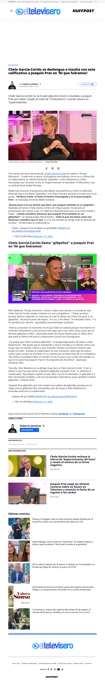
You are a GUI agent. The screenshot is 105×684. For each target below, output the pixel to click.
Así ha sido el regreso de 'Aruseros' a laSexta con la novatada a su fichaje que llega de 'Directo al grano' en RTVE (63, 565)
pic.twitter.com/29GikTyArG (62, 396)
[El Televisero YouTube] (58, 669)
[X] (40, 84)
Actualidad (13, 65)
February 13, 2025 (43, 236)
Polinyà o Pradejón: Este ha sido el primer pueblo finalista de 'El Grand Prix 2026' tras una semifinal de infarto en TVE (62, 520)
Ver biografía (27, 430)
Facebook (63, 413)
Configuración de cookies (47, 663)
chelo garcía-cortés (16, 444)
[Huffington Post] (83, 11)
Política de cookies (65, 663)
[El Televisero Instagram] (55, 669)
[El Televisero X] (51, 669)
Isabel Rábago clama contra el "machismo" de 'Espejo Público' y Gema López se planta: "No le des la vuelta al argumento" (62, 543)
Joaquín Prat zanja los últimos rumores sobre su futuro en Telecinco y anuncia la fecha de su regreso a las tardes (72, 488)
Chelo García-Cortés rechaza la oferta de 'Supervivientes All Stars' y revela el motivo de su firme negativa (73, 461)
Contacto (88, 663)
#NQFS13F (64, 228)
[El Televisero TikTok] (62, 669)
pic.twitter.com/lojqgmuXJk (26, 231)
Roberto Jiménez (30, 84)
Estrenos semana (86, 2)
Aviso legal (16, 663)
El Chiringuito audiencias (50, 2)
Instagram (79, 413)
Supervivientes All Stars (69, 2)
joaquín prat (31, 444)
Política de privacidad (29, 663)
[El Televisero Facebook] (48, 669)
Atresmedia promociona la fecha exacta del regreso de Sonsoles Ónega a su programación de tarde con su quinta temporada (63, 588)
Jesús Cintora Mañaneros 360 (28, 2)
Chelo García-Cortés (55, 173)
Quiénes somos (78, 663)
